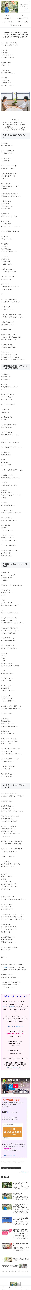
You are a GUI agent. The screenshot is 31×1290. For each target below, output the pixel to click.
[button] (27, 628)
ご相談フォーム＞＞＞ (8, 1155)
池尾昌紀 (6, 967)
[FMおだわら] (12, 1131)
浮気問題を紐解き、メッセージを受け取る (16, 128)
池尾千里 (11, 1006)
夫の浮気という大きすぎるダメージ (14, 122)
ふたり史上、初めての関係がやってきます (16, 130)
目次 (13, 119)
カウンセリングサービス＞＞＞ (15, 1067)
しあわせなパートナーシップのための (11, 1168)
